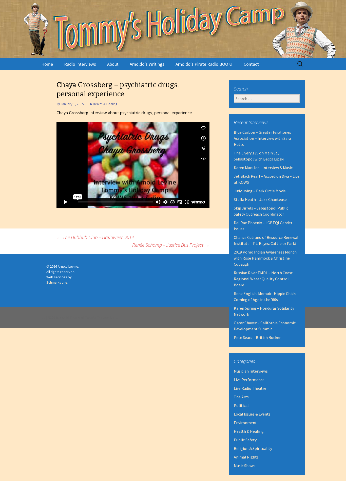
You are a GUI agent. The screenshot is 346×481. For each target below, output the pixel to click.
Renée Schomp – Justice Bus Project (170, 245)
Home (47, 64)
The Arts (241, 396)
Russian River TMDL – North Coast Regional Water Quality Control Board (263, 278)
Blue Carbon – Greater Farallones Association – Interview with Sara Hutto (262, 138)
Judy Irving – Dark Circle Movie (260, 190)
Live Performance (249, 379)
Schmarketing (56, 282)
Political (241, 405)
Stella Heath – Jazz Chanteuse (260, 199)
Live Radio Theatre (250, 388)
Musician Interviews (251, 371)
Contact (251, 64)
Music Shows (244, 465)
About (113, 64)
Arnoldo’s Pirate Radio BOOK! (204, 64)
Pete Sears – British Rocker (257, 337)
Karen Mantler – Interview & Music (263, 167)
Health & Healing (105, 104)
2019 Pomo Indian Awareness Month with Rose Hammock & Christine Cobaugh (265, 258)
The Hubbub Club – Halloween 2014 (95, 237)
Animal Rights (246, 457)
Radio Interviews (80, 64)
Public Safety (245, 439)
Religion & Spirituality (253, 448)
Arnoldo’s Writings (147, 64)
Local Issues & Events (252, 414)
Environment (245, 422)
